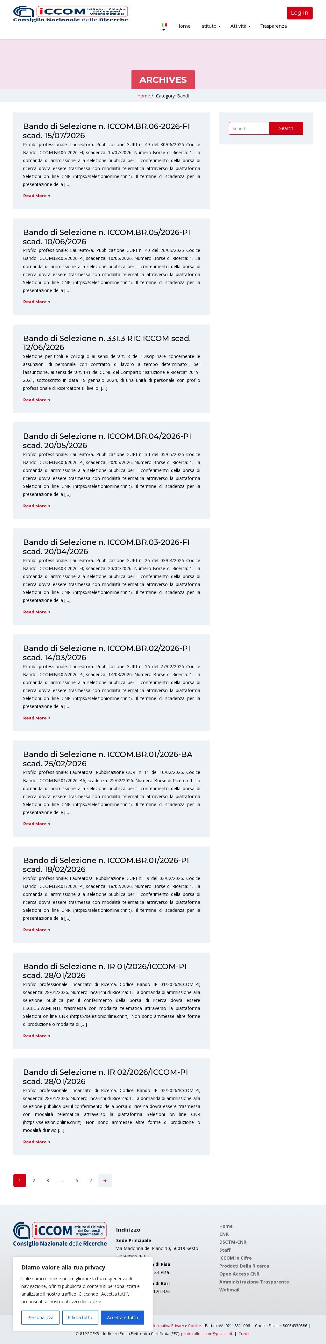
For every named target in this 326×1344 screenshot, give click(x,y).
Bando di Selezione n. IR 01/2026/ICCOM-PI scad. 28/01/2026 (105, 971)
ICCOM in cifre (235, 1258)
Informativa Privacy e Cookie (175, 1325)
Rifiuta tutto (80, 1317)
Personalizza (40, 1317)
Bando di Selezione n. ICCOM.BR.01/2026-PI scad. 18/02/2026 (106, 865)
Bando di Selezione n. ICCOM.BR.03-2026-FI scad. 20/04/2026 (106, 547)
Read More (35, 195)
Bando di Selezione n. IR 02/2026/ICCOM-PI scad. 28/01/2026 (105, 1077)
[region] (83, 1294)
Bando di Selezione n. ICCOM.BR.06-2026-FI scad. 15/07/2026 (106, 131)
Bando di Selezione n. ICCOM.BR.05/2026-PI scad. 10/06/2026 (106, 237)
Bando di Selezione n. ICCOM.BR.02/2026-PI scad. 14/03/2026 (106, 653)
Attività (239, 26)
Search (286, 128)
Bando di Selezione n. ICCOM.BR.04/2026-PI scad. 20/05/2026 (107, 441)
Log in (299, 12)
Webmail (229, 1290)
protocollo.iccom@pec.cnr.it (206, 1333)
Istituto (209, 26)
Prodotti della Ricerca (244, 1266)
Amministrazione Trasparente (254, 1282)
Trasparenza (273, 26)
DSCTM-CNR (232, 1242)
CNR (224, 1234)
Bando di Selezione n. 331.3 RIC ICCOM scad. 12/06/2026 (107, 343)
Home (183, 26)
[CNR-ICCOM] (71, 14)
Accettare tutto (122, 1317)
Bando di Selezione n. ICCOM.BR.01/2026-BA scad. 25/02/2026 (108, 759)
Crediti (244, 1333)
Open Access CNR (239, 1274)
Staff (224, 1250)
